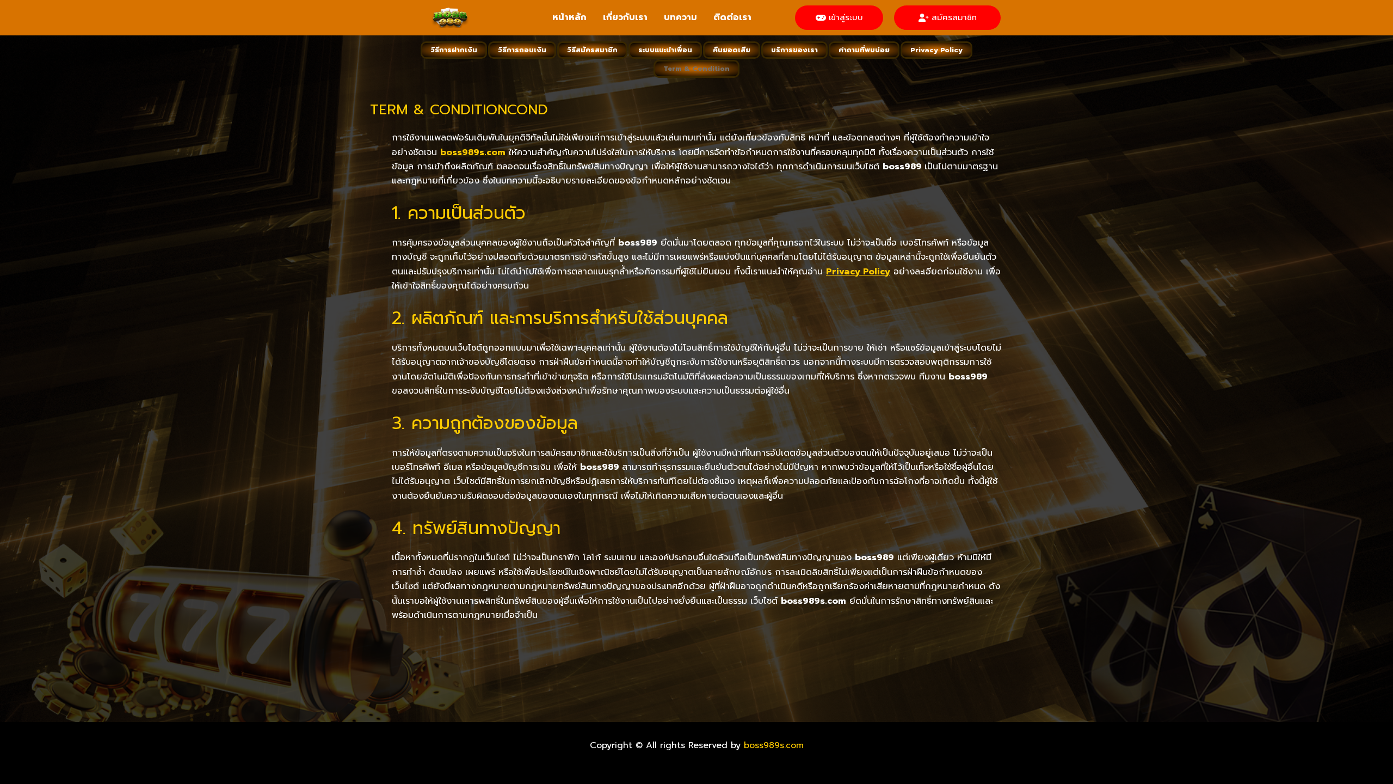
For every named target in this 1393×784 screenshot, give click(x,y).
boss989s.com (774, 745)
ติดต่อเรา (732, 17)
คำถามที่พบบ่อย (864, 50)
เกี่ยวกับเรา (625, 17)
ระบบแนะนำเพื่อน (665, 50)
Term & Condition (696, 68)
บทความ (680, 17)
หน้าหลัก (569, 17)
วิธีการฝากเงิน (453, 50)
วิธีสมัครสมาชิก (592, 50)
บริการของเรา (794, 50)
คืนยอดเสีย (731, 50)
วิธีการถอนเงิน (522, 50)
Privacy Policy (936, 50)
